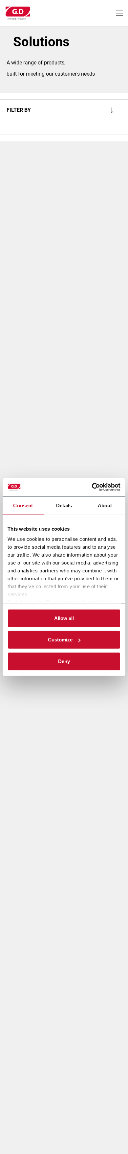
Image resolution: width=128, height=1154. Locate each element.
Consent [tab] (23, 505)
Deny (64, 661)
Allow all (64, 618)
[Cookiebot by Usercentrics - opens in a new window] (92, 487)
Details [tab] (64, 505)
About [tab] (105, 505)
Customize (60, 639)
